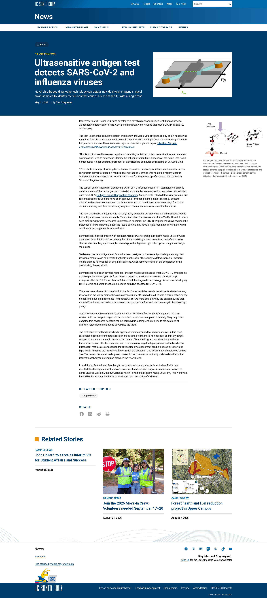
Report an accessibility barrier (115, 588)
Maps (169, 4)
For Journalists (133, 27)
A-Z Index (181, 4)
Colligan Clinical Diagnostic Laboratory (117, 195)
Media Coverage (161, 27)
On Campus (101, 27)
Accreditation (200, 588)
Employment (170, 588)
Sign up (185, 560)
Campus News (89, 395)
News (44, 16)
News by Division (77, 27)
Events (183, 27)
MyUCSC (135, 4)
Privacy (185, 588)
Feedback (40, 556)
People (146, 4)
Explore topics (47, 27)
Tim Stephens (64, 102)
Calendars (158, 4)
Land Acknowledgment (147, 588)
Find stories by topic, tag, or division (54, 564)
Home (43, 44)
